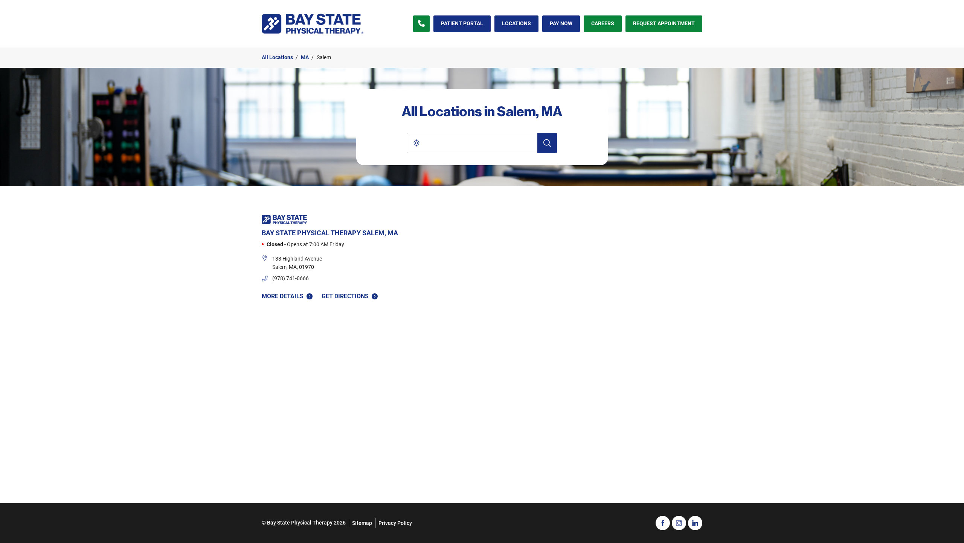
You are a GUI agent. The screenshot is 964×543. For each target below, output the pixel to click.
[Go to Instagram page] (679, 523)
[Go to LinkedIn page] (695, 523)
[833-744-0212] (421, 23)
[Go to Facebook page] (663, 523)
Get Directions (345, 296)
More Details (283, 296)
